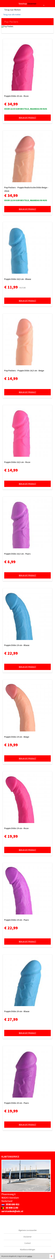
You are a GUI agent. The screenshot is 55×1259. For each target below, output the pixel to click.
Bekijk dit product (27, 117)
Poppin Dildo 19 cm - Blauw (16, 645)
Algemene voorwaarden (27, 1230)
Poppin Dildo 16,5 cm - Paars (17, 553)
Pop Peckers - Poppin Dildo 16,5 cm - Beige (24, 370)
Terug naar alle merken (12, 14)
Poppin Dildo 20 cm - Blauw (16, 1011)
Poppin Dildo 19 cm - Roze (16, 828)
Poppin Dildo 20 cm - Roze (16, 96)
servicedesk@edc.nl (12, 1211)
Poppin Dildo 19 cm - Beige (16, 736)
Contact (27, 1243)
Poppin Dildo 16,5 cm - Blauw (17, 279)
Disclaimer (27, 1237)
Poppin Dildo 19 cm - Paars (16, 920)
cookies (29, 1256)
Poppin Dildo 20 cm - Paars (16, 1103)
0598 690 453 (12, 1204)
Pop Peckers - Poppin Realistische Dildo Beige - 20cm (26, 189)
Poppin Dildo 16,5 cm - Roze (17, 462)
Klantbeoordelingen (27, 1249)
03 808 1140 (11, 1207)
